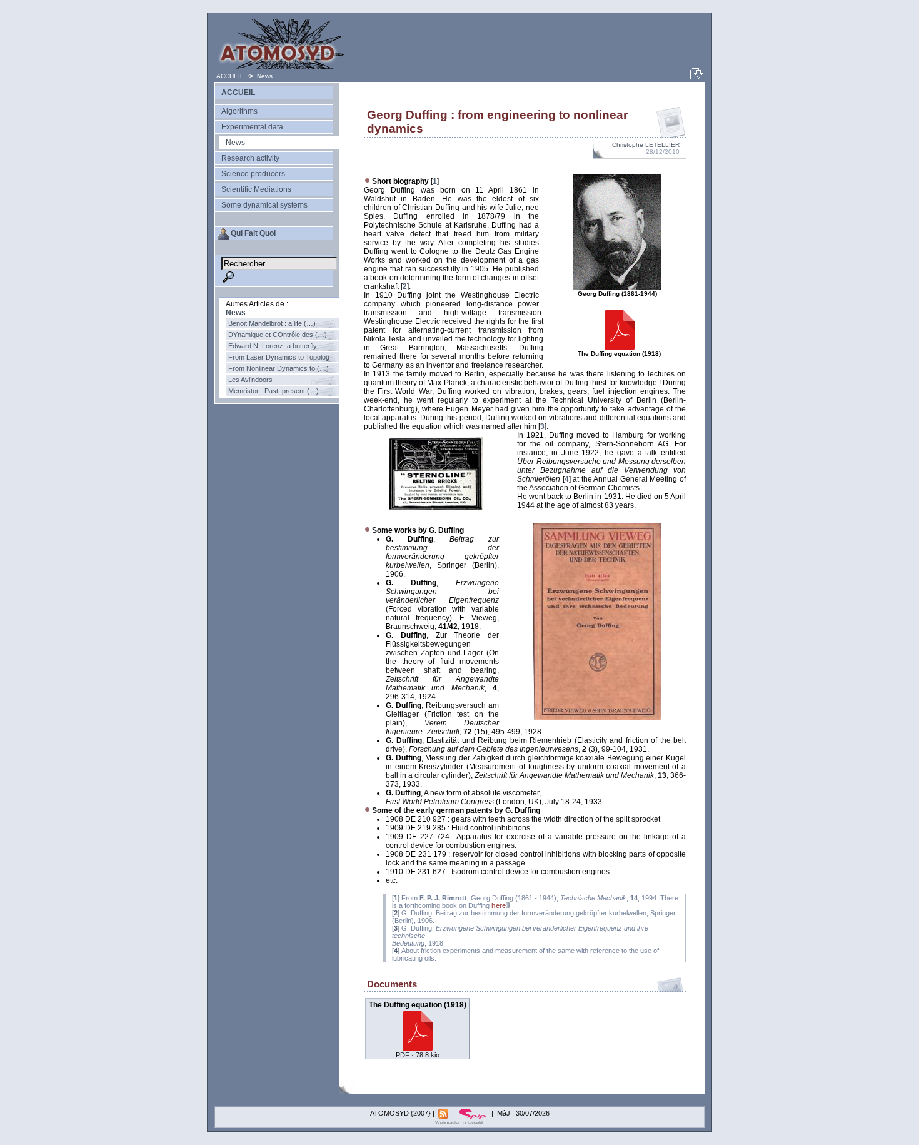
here (498, 905)
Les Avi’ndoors (250, 379)
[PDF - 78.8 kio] (620, 348)
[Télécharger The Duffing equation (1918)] (418, 1047)
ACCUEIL (231, 76)
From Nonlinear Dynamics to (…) (278, 368)
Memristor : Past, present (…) (273, 391)
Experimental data (252, 127)
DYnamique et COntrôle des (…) (277, 334)
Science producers (253, 173)
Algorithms (239, 111)
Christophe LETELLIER (646, 144)
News (265, 76)
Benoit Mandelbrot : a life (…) (272, 323)
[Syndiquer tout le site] (444, 1113)
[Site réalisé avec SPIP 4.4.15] (474, 1113)
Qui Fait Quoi (253, 233)
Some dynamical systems (264, 205)
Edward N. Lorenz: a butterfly (272, 346)
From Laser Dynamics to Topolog (278, 357)
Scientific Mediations (256, 189)
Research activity (250, 158)
